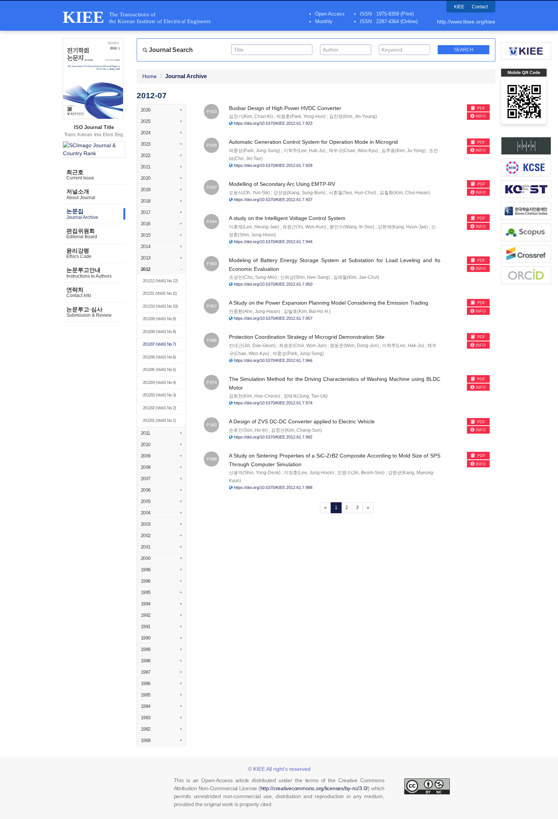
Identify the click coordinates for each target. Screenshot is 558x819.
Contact (480, 6)
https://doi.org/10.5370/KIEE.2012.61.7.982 (273, 437)
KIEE (459, 6)
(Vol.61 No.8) (159, 331)
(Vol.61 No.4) (159, 382)
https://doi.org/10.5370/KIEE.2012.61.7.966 (273, 360)
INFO (481, 116)
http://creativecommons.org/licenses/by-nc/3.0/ (314, 788)
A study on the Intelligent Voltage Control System (287, 218)
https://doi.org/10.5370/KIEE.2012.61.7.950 (273, 284)
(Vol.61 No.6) (159, 357)
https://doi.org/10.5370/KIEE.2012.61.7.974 (273, 403)
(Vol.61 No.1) (159, 420)
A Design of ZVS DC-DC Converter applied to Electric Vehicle (302, 421)
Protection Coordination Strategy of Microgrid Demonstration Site (307, 337)
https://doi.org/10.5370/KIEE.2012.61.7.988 (273, 487)
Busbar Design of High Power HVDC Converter (285, 108)
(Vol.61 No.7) (159, 344)
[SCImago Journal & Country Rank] (94, 149)
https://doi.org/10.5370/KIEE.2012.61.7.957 (273, 318)
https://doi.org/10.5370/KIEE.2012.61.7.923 (273, 123)
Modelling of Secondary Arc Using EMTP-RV (282, 184)
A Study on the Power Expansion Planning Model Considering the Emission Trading (328, 303)
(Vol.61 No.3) (159, 395)
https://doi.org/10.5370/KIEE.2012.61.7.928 (273, 165)
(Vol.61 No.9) (159, 318)
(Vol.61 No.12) (160, 280)
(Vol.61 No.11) (160, 293)
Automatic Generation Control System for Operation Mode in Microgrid (313, 142)
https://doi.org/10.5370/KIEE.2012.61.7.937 (273, 199)
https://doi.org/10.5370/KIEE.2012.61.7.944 (273, 241)
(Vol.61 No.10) (160, 306)
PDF (480, 108)
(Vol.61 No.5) (159, 369)
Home (149, 76)
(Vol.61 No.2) (159, 408)
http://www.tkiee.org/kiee (466, 22)
